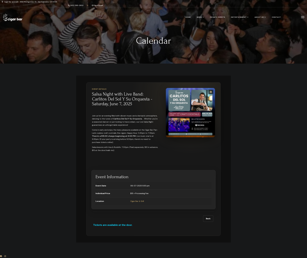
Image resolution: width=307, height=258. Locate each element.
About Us (259, 17)
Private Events (217, 17)
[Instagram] (5, 256)
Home (188, 17)
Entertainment (238, 17)
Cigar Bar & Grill (137, 201)
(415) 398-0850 (76, 5)
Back (208, 218)
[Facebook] (1, 256)
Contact (276, 17)
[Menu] (303, 17)
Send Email (98, 5)
